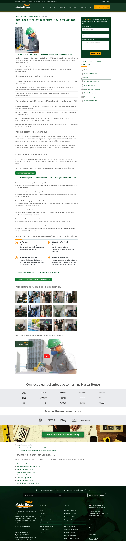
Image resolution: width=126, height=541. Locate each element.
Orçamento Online (45, 523)
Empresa (52, 7)
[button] (46, 356)
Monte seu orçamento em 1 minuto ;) (63, 434)
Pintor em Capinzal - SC (24, 478)
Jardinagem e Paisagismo (92, 89)
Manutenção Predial (90, 101)
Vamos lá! (94, 54)
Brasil (90, 525)
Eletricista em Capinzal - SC (25, 475)
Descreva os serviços (88, 39)
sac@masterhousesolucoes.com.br (25, 537)
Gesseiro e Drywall (90, 85)
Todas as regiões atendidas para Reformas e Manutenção (37, 450)
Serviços (62, 7)
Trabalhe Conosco (45, 529)
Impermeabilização (90, 97)
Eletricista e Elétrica (90, 74)
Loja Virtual (83, 7)
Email (83, 33)
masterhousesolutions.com (97, 507)
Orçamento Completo (102, 7)
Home (43, 7)
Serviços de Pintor (69, 520)
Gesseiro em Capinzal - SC (25, 469)
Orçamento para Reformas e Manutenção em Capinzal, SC (34, 279)
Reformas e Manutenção (29, 16)
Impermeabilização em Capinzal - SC (28, 467)
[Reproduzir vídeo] (47, 356)
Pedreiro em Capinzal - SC (25, 480)
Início (17, 16)
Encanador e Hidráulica (91, 81)
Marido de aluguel (90, 93)
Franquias (72, 7)
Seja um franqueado (45, 520)
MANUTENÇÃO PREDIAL (20, 1)
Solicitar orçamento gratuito (25, 173)
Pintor (86, 78)
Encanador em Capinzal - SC (26, 472)
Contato (42, 532)
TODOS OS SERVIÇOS (52, 1)
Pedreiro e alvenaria (90, 70)
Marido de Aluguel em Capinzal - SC (28, 483)
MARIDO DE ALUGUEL (40, 1)
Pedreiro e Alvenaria (70, 510)
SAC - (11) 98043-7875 (23, 532)
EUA (90, 530)
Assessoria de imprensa (46, 526)
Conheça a (22, 526)
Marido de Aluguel (69, 526)
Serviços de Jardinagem (71, 529)
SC (39, 16)
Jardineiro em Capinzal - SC (25, 464)
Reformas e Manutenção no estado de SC (32, 448)
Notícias (42, 517)
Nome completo (87, 26)
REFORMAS (30, 1)
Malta (90, 528)
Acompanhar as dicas (95, 495)
